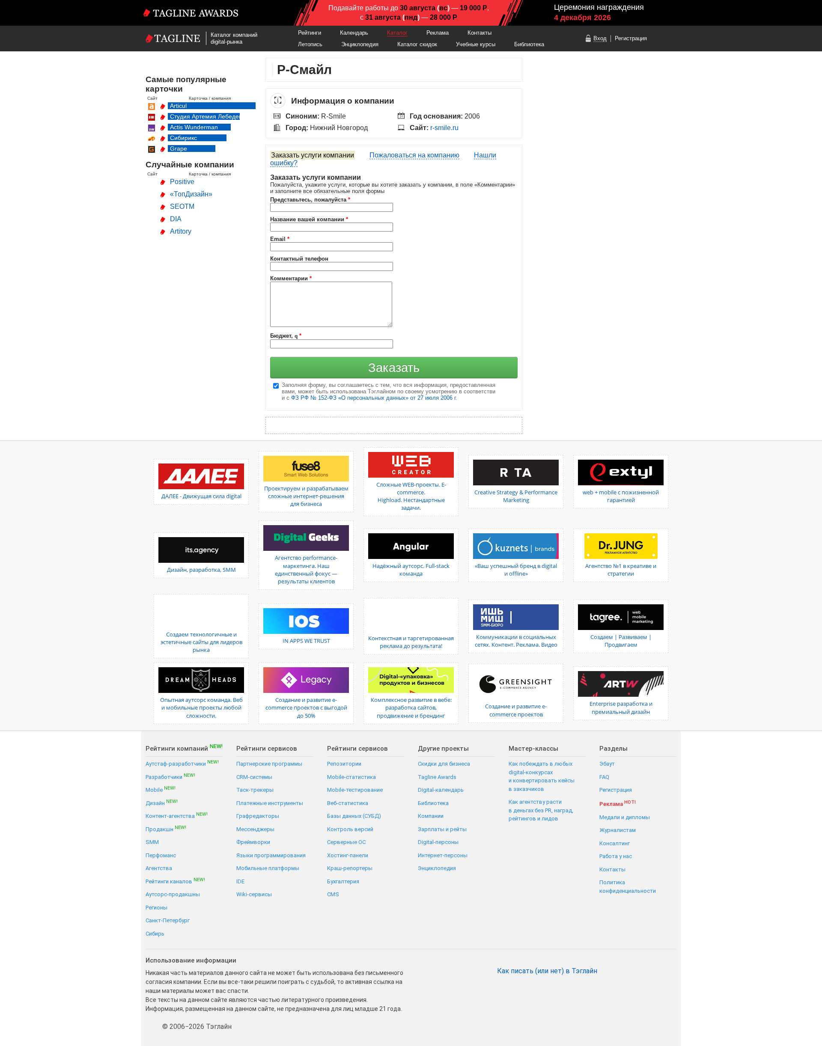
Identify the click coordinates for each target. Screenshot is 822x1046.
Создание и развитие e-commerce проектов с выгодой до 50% (306, 707)
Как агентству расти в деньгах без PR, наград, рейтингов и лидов (541, 810)
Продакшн (166, 828)
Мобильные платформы (267, 868)
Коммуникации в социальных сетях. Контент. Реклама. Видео (516, 640)
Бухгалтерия (343, 881)
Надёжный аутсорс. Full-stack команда (411, 569)
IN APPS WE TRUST (306, 641)
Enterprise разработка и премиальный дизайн (621, 707)
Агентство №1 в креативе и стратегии (620, 569)
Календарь (354, 33)
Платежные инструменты (269, 803)
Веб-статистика (347, 803)
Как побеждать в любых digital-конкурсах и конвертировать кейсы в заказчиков (542, 776)
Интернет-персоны (443, 855)
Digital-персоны (438, 842)
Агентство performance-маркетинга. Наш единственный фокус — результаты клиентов (306, 569)
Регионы (156, 907)
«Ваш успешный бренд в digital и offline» (516, 569)
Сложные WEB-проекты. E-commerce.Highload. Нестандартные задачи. (411, 496)
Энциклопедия (359, 44)
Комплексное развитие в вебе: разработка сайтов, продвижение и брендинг (411, 707)
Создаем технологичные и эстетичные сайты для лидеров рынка (201, 642)
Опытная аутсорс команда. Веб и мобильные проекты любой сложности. (201, 707)
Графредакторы (257, 816)
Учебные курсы (475, 44)
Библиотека (529, 44)
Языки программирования (271, 855)
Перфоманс (161, 855)
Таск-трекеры (255, 790)
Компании (431, 816)
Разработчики (170, 776)
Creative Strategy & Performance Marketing (515, 496)
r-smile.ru (444, 127)
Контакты (479, 33)
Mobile (161, 789)
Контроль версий (350, 829)
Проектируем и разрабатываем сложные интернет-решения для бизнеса (306, 496)
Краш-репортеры (349, 868)
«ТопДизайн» (191, 194)
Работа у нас (615, 856)
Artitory (180, 231)
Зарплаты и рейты (442, 829)
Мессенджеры (255, 829)
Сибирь (155, 933)
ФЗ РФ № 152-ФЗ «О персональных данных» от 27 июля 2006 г (373, 398)
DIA (176, 219)
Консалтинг (614, 843)
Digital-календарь (441, 790)
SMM (152, 842)
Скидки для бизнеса (444, 764)
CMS (333, 894)
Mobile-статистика (351, 777)
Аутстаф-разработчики (182, 763)
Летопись (310, 44)
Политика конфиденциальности (627, 886)
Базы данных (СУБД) (354, 816)
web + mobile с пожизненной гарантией (621, 496)
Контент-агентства (177, 815)
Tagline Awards (437, 777)
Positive (182, 181)
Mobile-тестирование (355, 790)
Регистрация (631, 38)
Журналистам (617, 830)
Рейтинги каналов (175, 881)
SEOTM (182, 206)
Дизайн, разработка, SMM (201, 570)
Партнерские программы (269, 764)
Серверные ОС (346, 842)
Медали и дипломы (624, 817)
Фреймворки (253, 842)
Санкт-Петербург (168, 920)
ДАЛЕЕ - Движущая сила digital (201, 496)
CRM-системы (254, 777)
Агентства (159, 868)
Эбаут (607, 764)
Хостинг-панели (347, 855)
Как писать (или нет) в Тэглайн (547, 971)
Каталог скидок (417, 44)
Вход (600, 38)
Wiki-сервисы (254, 894)
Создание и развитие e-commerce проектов (516, 710)
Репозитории (344, 764)
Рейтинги (309, 33)
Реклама (437, 33)
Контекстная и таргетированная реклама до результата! (411, 642)
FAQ (604, 777)
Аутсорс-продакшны (173, 894)
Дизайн (162, 802)
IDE (240, 881)
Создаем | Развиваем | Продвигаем (621, 640)
